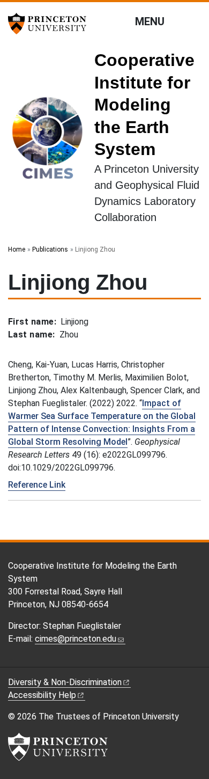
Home (16, 249)
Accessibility (42, 695)
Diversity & (65, 682)
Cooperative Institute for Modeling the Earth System (144, 104)
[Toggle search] (194, 21)
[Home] (51, 141)
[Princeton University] (51, 23)
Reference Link (36, 485)
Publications (50, 249)
